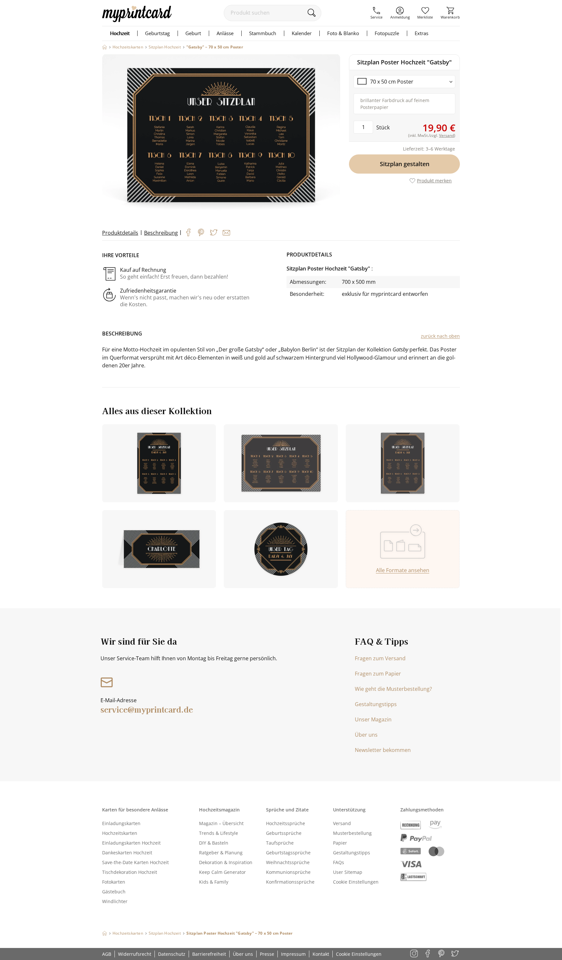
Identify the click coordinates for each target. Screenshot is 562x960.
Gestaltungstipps (376, 704)
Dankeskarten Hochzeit (127, 852)
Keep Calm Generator (222, 872)
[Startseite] (104, 47)
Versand (342, 823)
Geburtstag (157, 33)
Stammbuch (262, 33)
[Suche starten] (311, 13)
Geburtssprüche (283, 833)
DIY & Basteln (213, 843)
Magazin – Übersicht (221, 823)
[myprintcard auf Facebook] (428, 954)
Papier (340, 843)
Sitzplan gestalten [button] (404, 164)
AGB (106, 954)
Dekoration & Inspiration (225, 862)
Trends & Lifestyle (218, 833)
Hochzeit (119, 33)
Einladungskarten (121, 823)
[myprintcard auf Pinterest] (441, 954)
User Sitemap (347, 872)
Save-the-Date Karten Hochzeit (135, 862)
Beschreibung (161, 232)
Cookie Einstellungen (356, 882)
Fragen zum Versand (380, 658)
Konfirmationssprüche (290, 882)
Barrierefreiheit (209, 954)
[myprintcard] (137, 20)
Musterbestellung (352, 833)
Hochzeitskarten (119, 833)
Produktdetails (120, 232)
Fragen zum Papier (378, 673)
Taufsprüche (280, 843)
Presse (267, 954)
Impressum (293, 954)
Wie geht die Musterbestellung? (393, 688)
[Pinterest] (201, 232)
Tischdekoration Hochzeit (129, 872)
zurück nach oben (440, 336)
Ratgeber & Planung (221, 852)
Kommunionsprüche (288, 872)
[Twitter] (214, 232)
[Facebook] (188, 232)
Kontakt (321, 954)
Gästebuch (114, 891)
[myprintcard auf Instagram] (414, 954)
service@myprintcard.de (146, 709)
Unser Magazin (373, 719)
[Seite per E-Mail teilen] (226, 233)
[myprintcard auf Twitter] (455, 954)
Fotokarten (113, 882)
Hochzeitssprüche (285, 823)
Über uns (366, 734)
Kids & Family (213, 882)
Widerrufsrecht (134, 954)
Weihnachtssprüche (288, 862)
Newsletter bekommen (383, 750)
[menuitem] (376, 13)
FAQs (338, 862)
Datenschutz (171, 954)
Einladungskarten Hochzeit (131, 843)
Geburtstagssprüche (288, 852)
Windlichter (114, 901)
